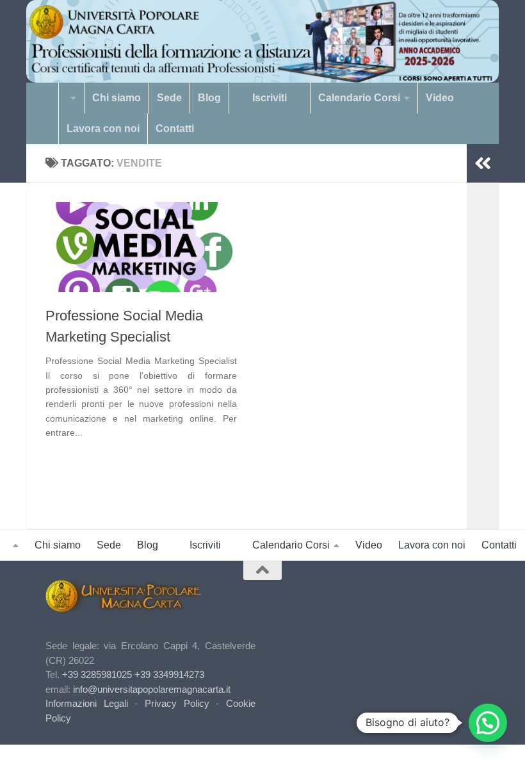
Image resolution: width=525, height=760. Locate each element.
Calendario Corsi (359, 97)
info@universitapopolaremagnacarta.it (151, 689)
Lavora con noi (103, 128)
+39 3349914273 (169, 674)
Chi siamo (116, 97)
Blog (209, 97)
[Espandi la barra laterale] (483, 163)
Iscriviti (269, 97)
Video (440, 97)
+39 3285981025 (97, 674)
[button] (488, 723)
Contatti (175, 128)
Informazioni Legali (86, 703)
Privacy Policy (177, 703)
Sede (169, 97)
